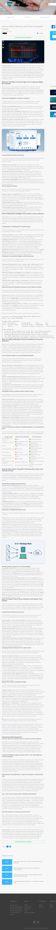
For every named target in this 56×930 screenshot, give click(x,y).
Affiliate (51, 905)
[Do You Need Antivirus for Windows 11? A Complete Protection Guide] (7, 882)
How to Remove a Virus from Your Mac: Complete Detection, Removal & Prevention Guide (28, 875)
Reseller (51, 907)
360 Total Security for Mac (16, 910)
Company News (44, 17)
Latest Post (10, 17)
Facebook (53, 26)
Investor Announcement (29, 912)
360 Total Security (14, 905)
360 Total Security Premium (16, 908)
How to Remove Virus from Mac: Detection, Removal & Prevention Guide (26, 868)
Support (40, 905)
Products (27, 17)
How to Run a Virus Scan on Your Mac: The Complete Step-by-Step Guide (28, 862)
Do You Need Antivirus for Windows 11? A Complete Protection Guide (28, 882)
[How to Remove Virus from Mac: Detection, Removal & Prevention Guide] (7, 868)
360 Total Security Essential (16, 907)
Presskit (26, 910)
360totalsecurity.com (7, 487)
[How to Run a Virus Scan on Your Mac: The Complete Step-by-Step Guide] (7, 862)
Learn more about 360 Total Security (23, 37)
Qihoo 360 (41, 907)
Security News (27, 908)
